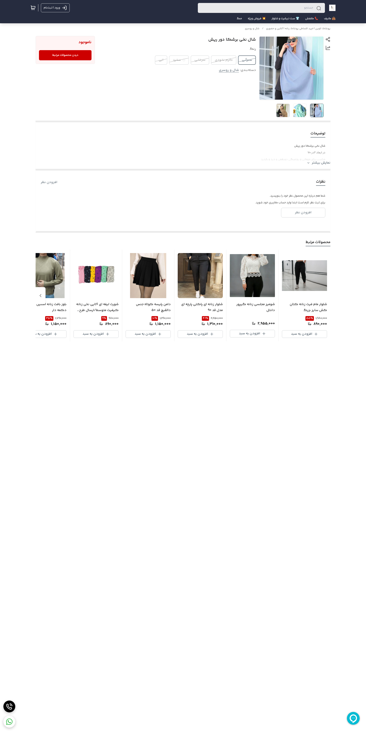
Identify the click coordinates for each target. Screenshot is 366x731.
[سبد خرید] (33, 7)
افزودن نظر (49, 182)
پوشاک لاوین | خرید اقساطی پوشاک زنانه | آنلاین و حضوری (298, 29)
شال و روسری (252, 29)
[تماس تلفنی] (9, 706)
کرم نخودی (224, 60)
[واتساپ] (9, 722)
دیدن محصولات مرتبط (65, 55)
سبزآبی (247, 60)
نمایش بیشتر (321, 162)
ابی (161, 60)
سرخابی (199, 60)
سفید (177, 60)
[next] (40, 295)
